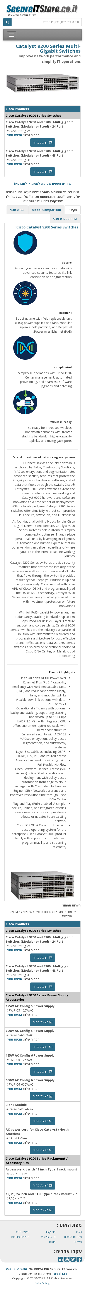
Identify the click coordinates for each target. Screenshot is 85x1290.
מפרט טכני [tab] (17, 210)
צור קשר (50, 1232)
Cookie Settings (42, 1283)
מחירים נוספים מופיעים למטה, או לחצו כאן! (42, 183)
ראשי (79, 1232)
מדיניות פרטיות (20, 1237)
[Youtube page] (67, 1260)
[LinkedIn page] (60, 1260)
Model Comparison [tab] (46, 210)
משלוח (78, 1242)
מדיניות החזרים (73, 1237)
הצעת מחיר (14, 135)
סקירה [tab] (72, 210)
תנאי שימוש (48, 1237)
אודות (52, 1242)
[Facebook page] (79, 1260)
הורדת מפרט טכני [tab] (65, 219)
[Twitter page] (73, 1260)
